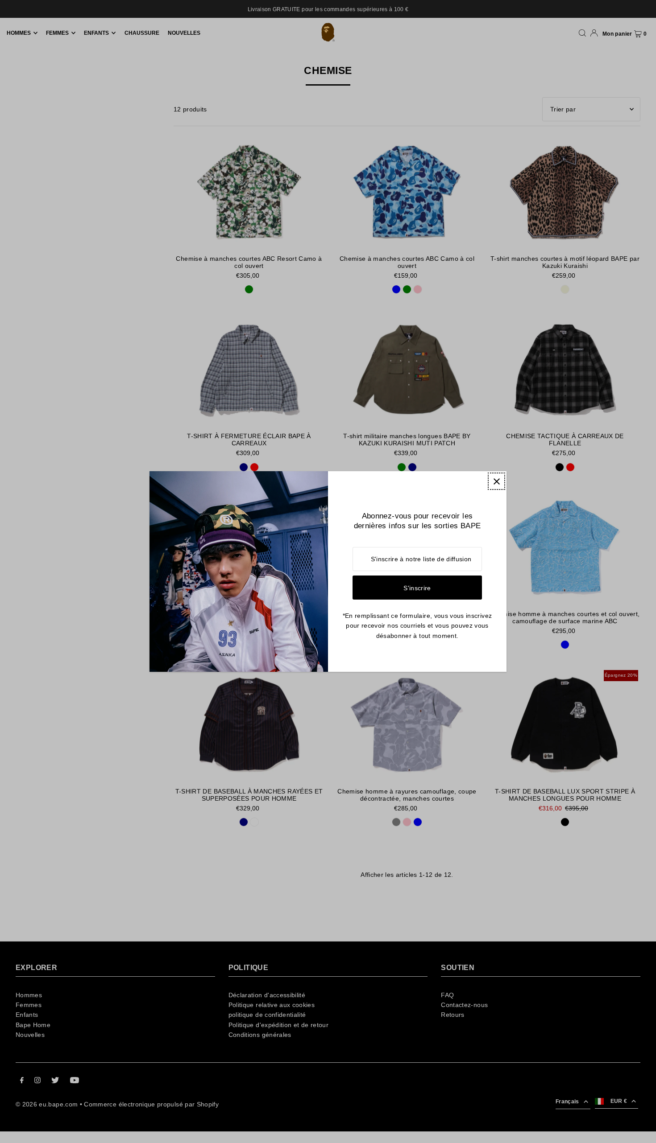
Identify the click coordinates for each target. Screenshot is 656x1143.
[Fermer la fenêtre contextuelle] (496, 481)
